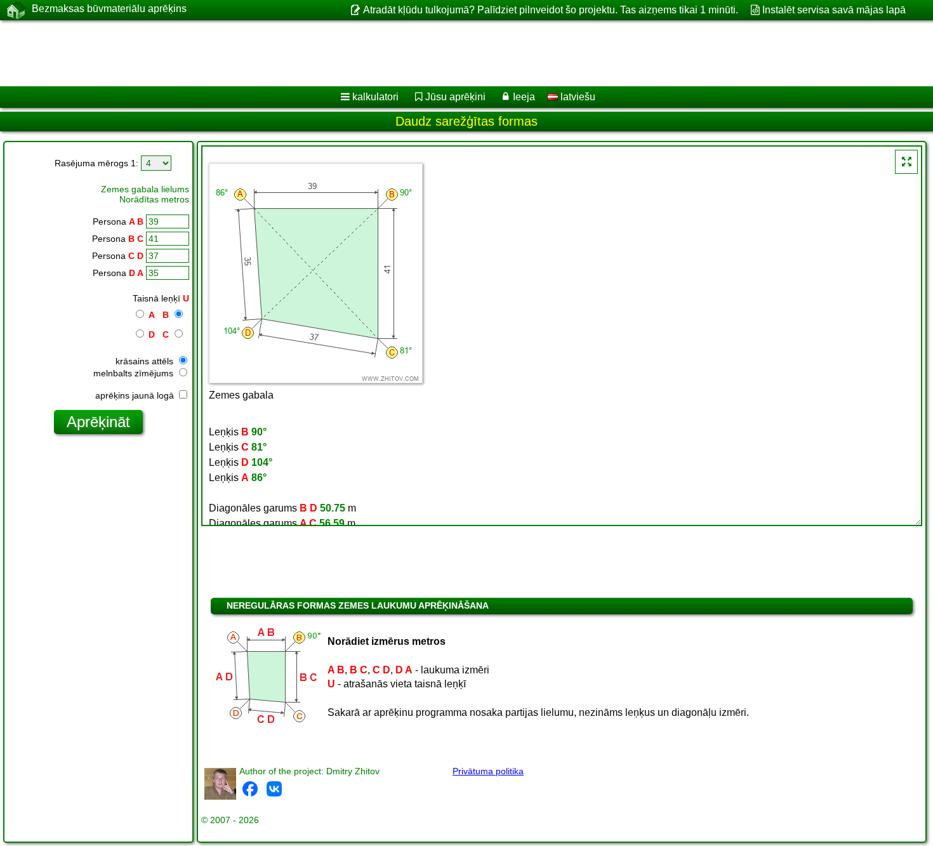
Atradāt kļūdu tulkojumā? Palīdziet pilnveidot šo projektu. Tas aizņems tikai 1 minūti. (550, 9)
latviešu (576, 96)
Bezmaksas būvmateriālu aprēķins (109, 8)
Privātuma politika (488, 771)
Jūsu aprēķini (455, 96)
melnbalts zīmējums (134, 373)
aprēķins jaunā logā (135, 395)
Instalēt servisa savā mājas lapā (834, 9)
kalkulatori (375, 96)
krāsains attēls (146, 361)
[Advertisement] (385, 53)
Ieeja (524, 96)
